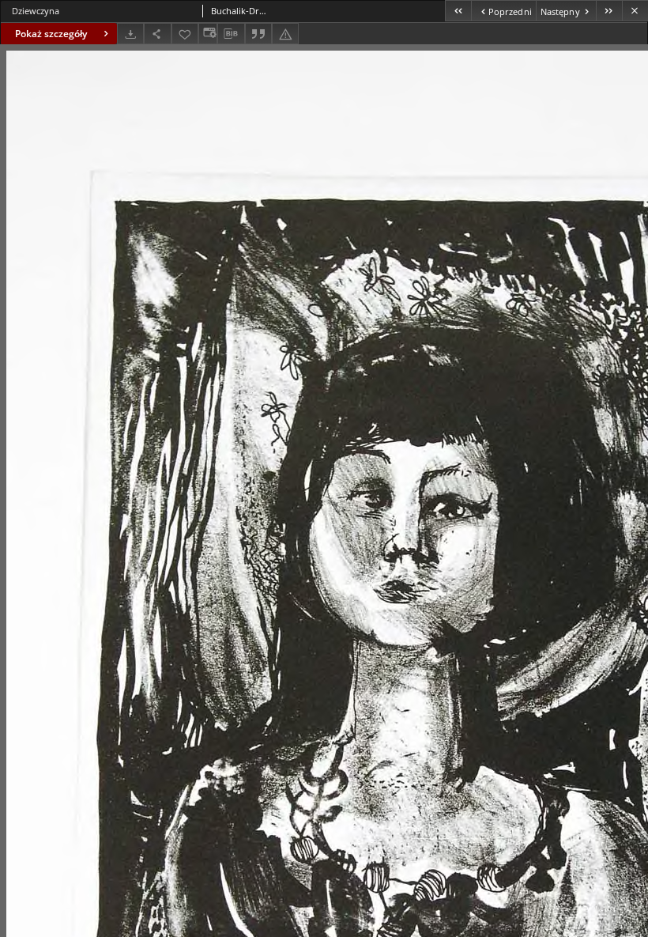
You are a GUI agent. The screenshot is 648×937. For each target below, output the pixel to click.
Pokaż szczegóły (51, 33)
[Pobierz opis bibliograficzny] (230, 34)
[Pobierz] (130, 33)
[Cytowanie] (258, 33)
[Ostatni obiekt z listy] (609, 10)
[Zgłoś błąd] (285, 33)
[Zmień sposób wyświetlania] (207, 33)
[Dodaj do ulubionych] (184, 33)
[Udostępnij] (157, 33)
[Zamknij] (635, 10)
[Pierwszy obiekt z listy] (458, 10)
